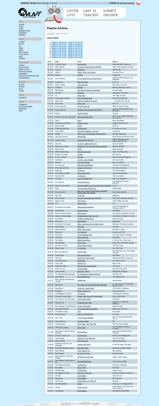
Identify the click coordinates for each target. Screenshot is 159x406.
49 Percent (81, 170)
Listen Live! (73, 13)
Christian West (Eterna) (85, 140)
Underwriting (24, 78)
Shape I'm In (81, 263)
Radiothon (23, 33)
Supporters (23, 74)
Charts (21, 91)
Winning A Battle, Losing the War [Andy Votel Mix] (94, 186)
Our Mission (23, 54)
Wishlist (22, 58)
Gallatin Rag (81, 280)
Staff (20, 56)
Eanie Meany (81, 376)
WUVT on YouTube (25, 107)
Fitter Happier (81, 378)
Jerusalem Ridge (83, 321)
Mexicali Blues (82, 332)
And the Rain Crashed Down (86, 266)
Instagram (23, 104)
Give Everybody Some (85, 117)
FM (20, 46)
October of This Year (84, 168)
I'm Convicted (82, 232)
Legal (21, 48)
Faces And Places (83, 162)
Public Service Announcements (25, 70)
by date (22, 87)
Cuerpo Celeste (82, 113)
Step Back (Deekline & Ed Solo (88, 131)
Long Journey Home (84, 299)
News (21, 29)
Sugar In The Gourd (84, 306)
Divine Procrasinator (84, 152)
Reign (79, 120)
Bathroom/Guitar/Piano (85, 165)
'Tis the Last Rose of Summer (87, 309)
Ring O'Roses (82, 391)
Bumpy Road (81, 64)
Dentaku (80, 87)
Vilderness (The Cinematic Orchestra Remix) (92, 146)
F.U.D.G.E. (81, 195)
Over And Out (82, 203)
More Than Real (82, 82)
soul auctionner (82, 85)
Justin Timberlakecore (84, 178)
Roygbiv (80, 154)
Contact (22, 42)
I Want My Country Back (85, 288)
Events (21, 24)
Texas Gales (81, 243)
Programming (24, 31)
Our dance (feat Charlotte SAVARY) (89, 67)
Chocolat (80, 157)
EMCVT (21, 44)
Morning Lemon (82, 123)
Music (21, 27)
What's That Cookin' (84, 229)
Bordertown (81, 261)
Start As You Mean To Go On (87, 101)
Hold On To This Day (84, 373)
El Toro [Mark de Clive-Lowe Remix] (89, 79)
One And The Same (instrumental (88, 90)
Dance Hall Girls (82, 237)
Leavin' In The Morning (85, 314)
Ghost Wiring (81, 221)
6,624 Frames (82, 128)
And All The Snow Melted (85, 258)
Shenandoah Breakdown (85, 207)
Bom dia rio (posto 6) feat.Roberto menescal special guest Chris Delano (92, 192)
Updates (22, 35)
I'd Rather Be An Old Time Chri (87, 216)
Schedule (22, 98)
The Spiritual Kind (83, 277)
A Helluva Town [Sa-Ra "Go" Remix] (89, 110)
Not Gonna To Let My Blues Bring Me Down (92, 285)
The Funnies (81, 201)
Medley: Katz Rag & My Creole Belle (89, 296)
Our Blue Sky (81, 365)
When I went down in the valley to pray (90, 224)
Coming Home (82, 335)
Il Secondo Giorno (83, 182)
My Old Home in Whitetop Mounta (88, 274)
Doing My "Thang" (83, 271)
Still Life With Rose (83, 255)
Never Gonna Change (84, 245)
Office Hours (23, 52)
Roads (79, 149)
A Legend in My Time (84, 303)
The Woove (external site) (29, 76)
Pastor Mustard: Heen (84, 235)
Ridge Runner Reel (83, 240)
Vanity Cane (81, 368)
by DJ (21, 89)
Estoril (79, 126)
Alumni (21, 65)
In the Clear (81, 328)
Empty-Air (80, 93)
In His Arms (81, 294)
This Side (80, 227)
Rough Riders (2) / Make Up (86, 381)
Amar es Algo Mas (83, 173)
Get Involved (24, 67)
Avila (79, 311)
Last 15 (21, 85)
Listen (21, 50)
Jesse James (81, 252)
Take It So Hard (82, 341)
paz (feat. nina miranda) (85, 160)
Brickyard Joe (82, 213)
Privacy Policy (94, 403)
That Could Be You (83, 351)
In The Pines (81, 248)
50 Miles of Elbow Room (85, 219)
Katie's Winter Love (83, 291)
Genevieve (81, 70)
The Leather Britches (84, 361)
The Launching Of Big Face (86, 188)
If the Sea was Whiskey (85, 318)
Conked (80, 75)
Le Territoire (81, 176)
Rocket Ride (81, 137)
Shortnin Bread (82, 269)
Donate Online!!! (110, 13)
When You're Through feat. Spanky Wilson (91, 134)
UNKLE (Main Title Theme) (86, 72)
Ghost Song (81, 95)
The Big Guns (82, 370)
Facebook (22, 109)
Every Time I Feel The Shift (86, 324)
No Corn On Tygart (83, 353)
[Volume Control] (57, 11)
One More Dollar (82, 348)
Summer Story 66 (83, 106)
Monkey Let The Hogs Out (86, 338)
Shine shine (81, 104)
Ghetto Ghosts (82, 387)
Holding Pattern (82, 211)
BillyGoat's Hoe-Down (127, 3)
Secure (79, 384)
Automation (51, 34)
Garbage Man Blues (84, 344)
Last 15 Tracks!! (90, 13)
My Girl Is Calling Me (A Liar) (87, 144)
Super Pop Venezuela (84, 98)
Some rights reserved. (84, 403)
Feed (20, 111)
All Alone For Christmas (85, 357)
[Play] (51, 11)
